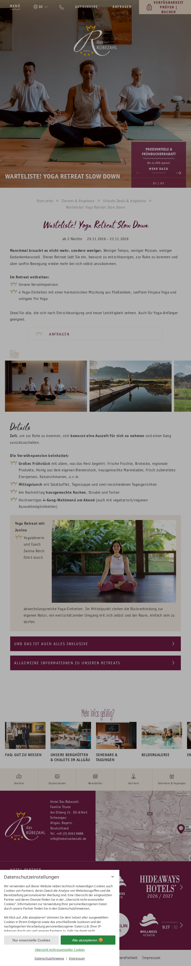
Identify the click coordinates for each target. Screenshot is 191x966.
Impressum (77, 958)
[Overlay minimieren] (112, 876)
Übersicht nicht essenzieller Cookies (60, 950)
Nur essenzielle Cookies (31, 940)
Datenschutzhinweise (49, 958)
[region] (59, 906)
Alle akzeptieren (84, 940)
